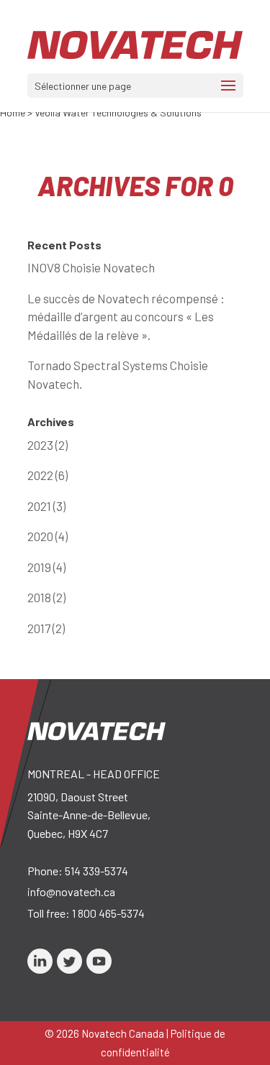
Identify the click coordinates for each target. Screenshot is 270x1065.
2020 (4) (47, 536)
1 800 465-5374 (108, 913)
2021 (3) (46, 506)
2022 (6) (47, 475)
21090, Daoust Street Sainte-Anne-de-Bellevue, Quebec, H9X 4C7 (88, 815)
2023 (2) (47, 445)
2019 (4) (46, 567)
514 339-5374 (96, 870)
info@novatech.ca (71, 891)
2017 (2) (46, 628)
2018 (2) (46, 597)
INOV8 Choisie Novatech (91, 267)
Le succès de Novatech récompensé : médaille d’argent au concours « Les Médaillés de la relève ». (126, 316)
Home (12, 112)
